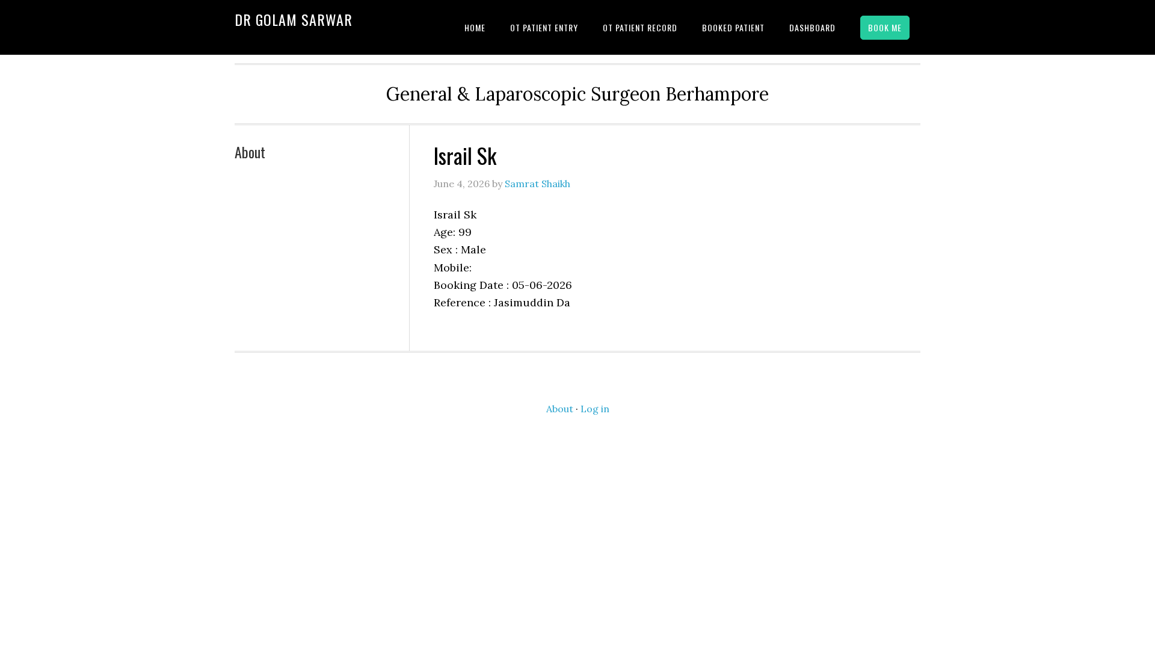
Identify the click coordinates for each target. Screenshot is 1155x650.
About (250, 151)
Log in (595, 409)
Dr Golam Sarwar (294, 19)
